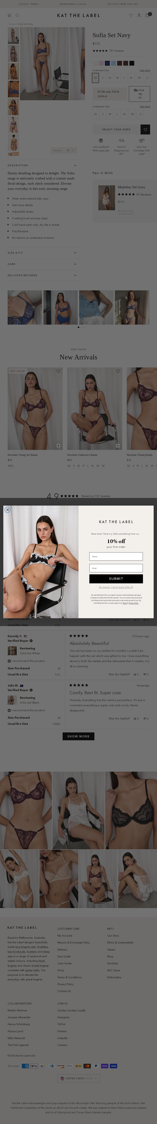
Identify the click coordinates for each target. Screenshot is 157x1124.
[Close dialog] (8, 510)
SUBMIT (116, 579)
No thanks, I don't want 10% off (116, 587)
